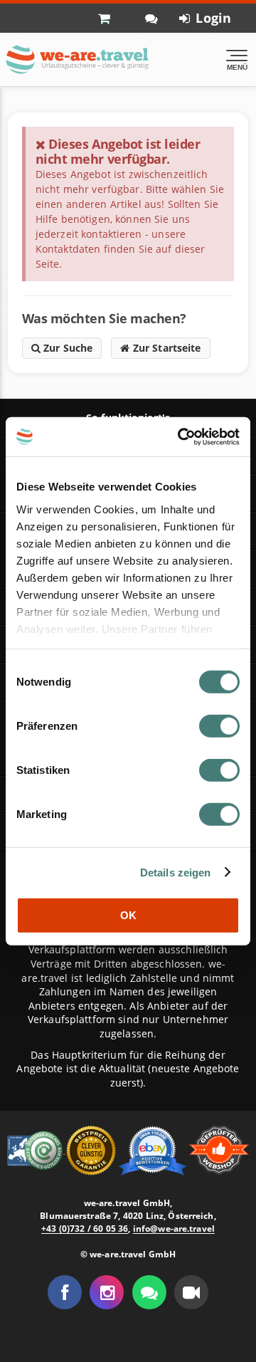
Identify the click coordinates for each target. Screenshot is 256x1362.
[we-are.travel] (77, 59)
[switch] (219, 726)
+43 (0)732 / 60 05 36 (84, 1228)
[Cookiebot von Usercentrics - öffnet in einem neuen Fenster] (181, 436)
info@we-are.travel (174, 1228)
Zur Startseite (165, 348)
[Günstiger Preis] (92, 1149)
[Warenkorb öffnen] (111, 17)
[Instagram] (107, 1292)
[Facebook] (65, 1292)
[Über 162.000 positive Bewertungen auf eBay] (154, 1149)
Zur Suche (67, 348)
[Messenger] (149, 1292)
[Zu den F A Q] (151, 18)
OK (128, 915)
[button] (191, 1292)
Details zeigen (175, 872)
